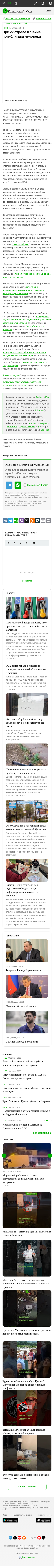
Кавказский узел (20, 244)
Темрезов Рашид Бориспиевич (23, 970)
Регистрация (27, 573)
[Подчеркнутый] (20, 543)
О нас (5, 1515)
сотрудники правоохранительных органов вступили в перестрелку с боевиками (23, 290)
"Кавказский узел (11, 375)
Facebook (32, 423)
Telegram (39, 410)
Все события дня (42, 1133)
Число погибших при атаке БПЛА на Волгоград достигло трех (24, 1076)
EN (9, 3)
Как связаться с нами (23, 1515)
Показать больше (27, 1486)
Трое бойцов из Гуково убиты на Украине (27, 1101)
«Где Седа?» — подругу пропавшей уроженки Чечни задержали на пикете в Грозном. (26, 1283)
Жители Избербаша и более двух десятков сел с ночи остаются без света (25, 722)
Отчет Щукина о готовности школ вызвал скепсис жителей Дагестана (26, 827)
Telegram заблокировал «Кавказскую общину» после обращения (24, 1431)
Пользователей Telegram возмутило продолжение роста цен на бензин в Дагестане (26, 626)
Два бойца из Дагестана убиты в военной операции (27, 1089)
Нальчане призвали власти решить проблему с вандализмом (26, 771)
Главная (6, 23)
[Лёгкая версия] (16, 3)
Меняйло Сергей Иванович (21, 1006)
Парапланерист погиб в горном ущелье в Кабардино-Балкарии (26, 1112)
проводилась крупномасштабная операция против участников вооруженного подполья (27, 319)
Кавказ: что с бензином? (17, 18)
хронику (25, 385)
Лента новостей (20, 23)
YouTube (45, 430)
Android (39, 397)
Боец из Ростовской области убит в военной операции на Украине (23, 1063)
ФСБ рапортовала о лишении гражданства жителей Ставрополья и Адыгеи (26, 669)
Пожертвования (45, 1515)
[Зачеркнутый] (26, 543)
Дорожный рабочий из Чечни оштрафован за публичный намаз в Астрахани (23, 1178)
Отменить (27, 581)
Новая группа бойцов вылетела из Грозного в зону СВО (22, 1126)
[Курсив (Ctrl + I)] (14, 543)
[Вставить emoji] (34, 543)
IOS (47, 397)
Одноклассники (27, 426)
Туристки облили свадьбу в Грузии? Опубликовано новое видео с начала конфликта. (24, 1384)
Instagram (43, 423)
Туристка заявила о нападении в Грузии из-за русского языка (26, 1476)
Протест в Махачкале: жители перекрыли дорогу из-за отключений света (27, 1331)
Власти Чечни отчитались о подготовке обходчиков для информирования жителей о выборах (22, 890)
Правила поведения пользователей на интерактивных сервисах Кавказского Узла (27, 1547)
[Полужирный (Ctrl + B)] (8, 543)
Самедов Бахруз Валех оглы (22, 1041)
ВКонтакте (12, 426)
